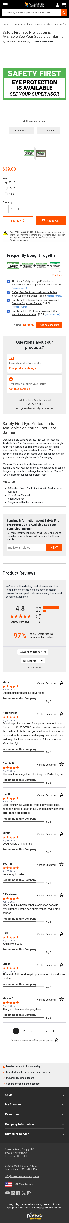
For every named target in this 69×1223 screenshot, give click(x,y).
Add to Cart (53, 220)
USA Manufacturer (24, 1184)
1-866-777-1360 (33, 404)
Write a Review (34, 668)
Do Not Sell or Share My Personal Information (41, 1204)
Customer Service (17, 1134)
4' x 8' (12, 193)
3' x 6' (12, 188)
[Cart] (64, 5)
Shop (8, 1094)
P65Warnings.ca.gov (19, 240)
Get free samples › (20, 388)
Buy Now (16, 220)
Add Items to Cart (49, 325)
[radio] (49, 607)
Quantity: (8, 202)
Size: (5, 178)
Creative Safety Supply (32, 1208)
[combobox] (34, 12)
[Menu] (5, 5)
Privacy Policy (13, 1204)
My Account (13, 1104)
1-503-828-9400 (28, 1169)
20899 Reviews (22, 621)
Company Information (19, 1124)
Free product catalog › (22, 368)
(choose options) (19, 288)
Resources (12, 1114)
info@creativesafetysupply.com (34, 408)
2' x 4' (12, 182)
